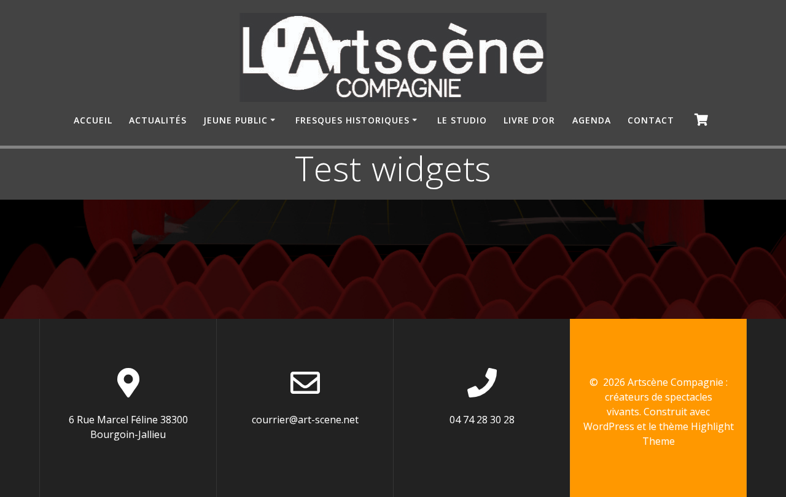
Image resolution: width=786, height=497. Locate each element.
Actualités (158, 120)
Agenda (591, 120)
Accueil (93, 120)
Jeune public (235, 120)
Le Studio (462, 120)
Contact (651, 120)
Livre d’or (529, 120)
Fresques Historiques (352, 120)
